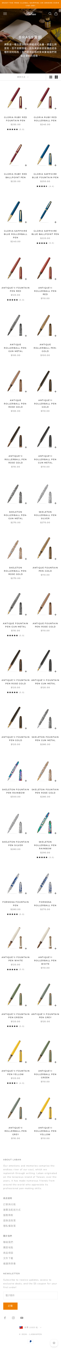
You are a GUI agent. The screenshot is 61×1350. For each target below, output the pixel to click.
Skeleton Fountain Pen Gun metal (45, 738)
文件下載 (8, 1258)
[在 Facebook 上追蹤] (5, 1317)
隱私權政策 (9, 1225)
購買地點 (8, 1247)
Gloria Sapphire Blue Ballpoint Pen (45, 232)
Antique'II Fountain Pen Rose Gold (16, 682)
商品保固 (8, 1252)
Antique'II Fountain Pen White (16, 959)
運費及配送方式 (12, 1209)
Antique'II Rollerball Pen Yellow (45, 1131)
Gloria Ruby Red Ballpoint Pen (15, 175)
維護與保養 (9, 1263)
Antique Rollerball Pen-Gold (45, 347)
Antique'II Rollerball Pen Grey (16, 1131)
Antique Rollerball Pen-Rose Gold (15, 403)
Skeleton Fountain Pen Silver (15, 843)
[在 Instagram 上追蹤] (13, 1317)
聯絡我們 (8, 1242)
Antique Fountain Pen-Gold (45, 569)
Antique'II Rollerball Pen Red (45, 291)
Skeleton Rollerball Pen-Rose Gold (15, 571)
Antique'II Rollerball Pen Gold (45, 403)
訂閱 (10, 1305)
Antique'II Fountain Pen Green (16, 1016)
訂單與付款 (9, 1204)
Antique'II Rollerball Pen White (45, 960)
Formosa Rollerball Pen (45, 903)
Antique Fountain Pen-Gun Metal (15, 625)
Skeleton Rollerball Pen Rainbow (45, 845)
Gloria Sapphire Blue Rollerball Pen (15, 234)
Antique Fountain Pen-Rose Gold (45, 625)
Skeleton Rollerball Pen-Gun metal (15, 515)
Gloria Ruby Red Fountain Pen (15, 119)
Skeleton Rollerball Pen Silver (45, 515)
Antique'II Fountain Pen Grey (45, 1016)
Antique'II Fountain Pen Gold (16, 738)
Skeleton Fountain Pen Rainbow (15, 791)
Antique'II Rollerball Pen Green (45, 1074)
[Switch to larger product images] (50, 77)
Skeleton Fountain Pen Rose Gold (45, 791)
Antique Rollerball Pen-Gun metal (15, 347)
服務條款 (8, 1215)
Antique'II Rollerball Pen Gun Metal (45, 459)
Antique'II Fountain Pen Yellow (16, 1072)
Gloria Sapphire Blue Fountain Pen (45, 175)
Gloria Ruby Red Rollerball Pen (45, 119)
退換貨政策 (9, 1220)
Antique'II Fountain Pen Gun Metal (45, 682)
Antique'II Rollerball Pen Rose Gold (16, 459)
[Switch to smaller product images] (56, 77)
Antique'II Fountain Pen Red (16, 289)
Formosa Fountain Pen (15, 903)
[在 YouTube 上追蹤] (21, 1317)
